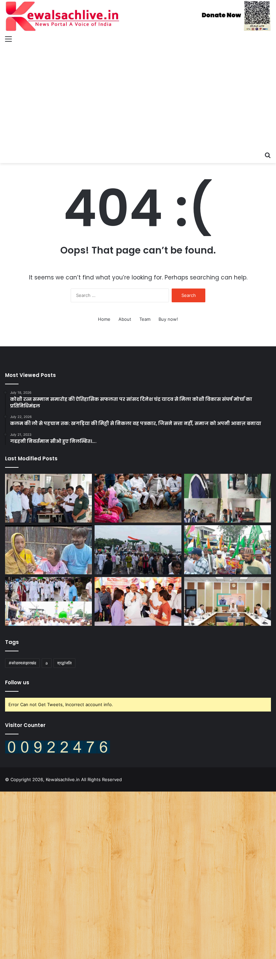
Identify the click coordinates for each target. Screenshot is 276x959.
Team (144, 319)
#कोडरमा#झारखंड (22, 662)
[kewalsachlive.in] (138, 16)
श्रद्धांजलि (64, 662)
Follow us (17, 682)
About (124, 319)
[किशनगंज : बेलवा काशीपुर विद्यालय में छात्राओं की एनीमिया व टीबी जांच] (227, 498)
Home (104, 319)
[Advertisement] (138, 97)
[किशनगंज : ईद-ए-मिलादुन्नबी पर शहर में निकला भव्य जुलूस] (138, 549)
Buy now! (168, 319)
